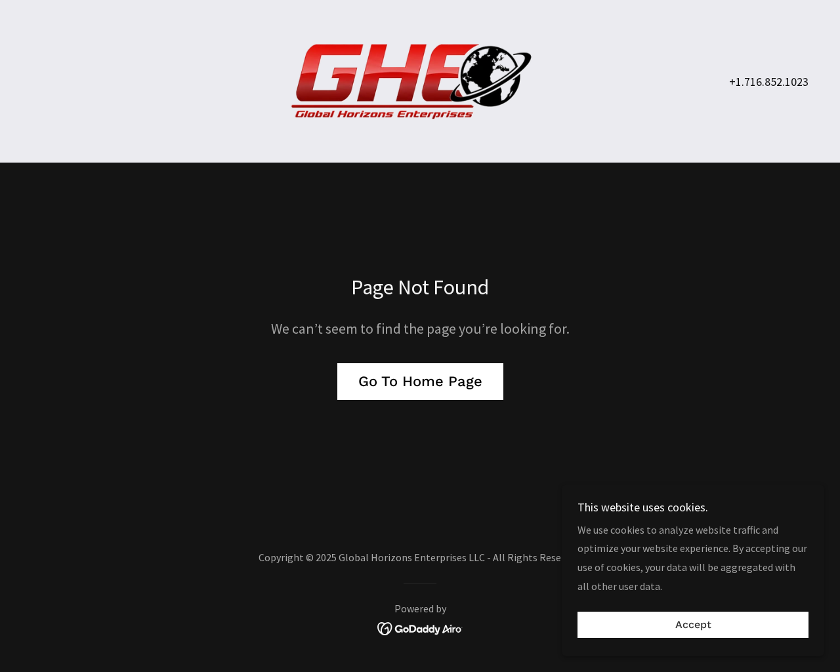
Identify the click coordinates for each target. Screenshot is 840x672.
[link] (420, 80)
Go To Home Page (420, 381)
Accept (693, 625)
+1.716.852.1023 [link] (768, 81)
